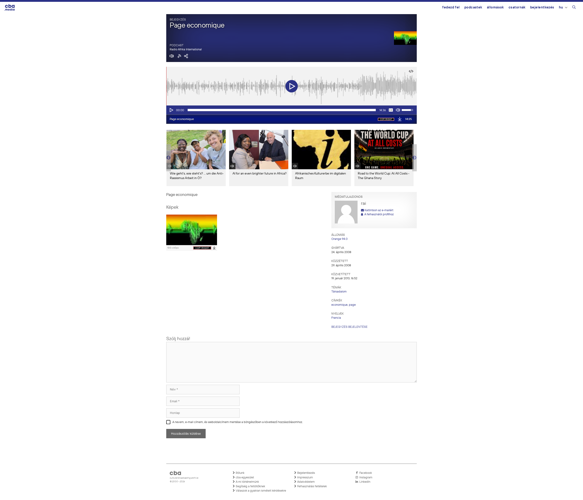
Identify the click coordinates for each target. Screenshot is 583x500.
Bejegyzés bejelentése (349, 327)
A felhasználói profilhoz (378, 214)
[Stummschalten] (398, 110)
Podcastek (473, 7)
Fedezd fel (451, 7)
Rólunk (239, 473)
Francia (336, 317)
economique (339, 304)
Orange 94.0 (339, 239)
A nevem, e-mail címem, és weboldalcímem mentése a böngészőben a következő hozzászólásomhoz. (237, 422)
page (352, 304)
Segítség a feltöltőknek (250, 486)
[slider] (282, 110)
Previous (168, 158)
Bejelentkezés (542, 7)
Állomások (495, 7)
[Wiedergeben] (171, 110)
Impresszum (305, 477)
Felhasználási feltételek (312, 486)
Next (414, 158)
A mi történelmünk (247, 481)
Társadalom (339, 291)
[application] (291, 110)
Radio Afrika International (186, 49)
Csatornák (517, 7)
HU (561, 7)
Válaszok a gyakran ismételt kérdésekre (260, 490)
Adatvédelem (306, 481)
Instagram (365, 477)
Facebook (365, 473)
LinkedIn (364, 481)
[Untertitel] (391, 110)
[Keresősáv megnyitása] (574, 8)
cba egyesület (244, 477)
